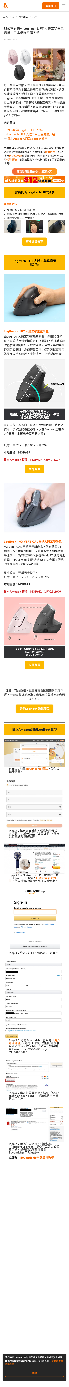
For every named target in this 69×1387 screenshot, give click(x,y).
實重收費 (50, 152)
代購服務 (11, 159)
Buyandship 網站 (37, 769)
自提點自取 (15, 155)
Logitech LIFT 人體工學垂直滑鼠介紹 (31, 134)
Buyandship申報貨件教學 (37, 1157)
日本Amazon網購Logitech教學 (27, 139)
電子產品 (23, 16)
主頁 (5, 16)
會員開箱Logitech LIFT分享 (25, 130)
